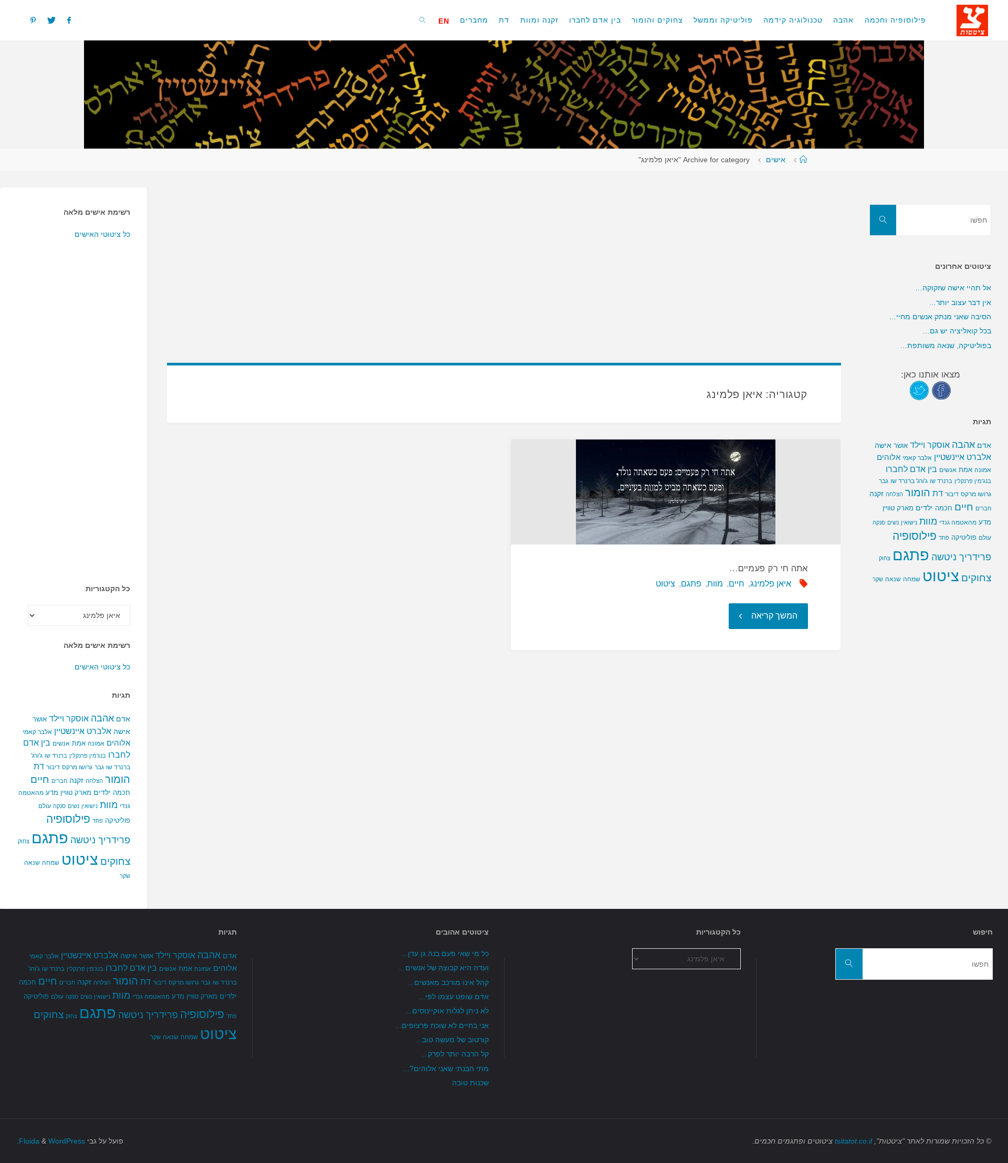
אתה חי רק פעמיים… (768, 568)
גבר (99, 767)
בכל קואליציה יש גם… (956, 331)
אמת (79, 743)
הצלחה (94, 781)
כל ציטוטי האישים (102, 234)
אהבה (102, 718)
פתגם (691, 583)
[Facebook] (69, 20)
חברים (59, 781)
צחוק (23, 841)
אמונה (96, 743)
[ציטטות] (972, 19)
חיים (736, 583)
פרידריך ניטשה (100, 840)
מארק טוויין (75, 793)
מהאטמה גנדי (957, 522)
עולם (44, 806)
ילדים (102, 792)
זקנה (76, 780)
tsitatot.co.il (853, 1141)
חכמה (121, 793)
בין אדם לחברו (911, 469)
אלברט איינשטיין (82, 731)
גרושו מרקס (77, 767)
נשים (73, 806)
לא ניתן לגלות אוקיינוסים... (447, 1011)
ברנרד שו (56, 755)
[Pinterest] (32, 20)
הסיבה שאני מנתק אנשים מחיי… (940, 316)
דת (39, 766)
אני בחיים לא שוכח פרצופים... (442, 1025)
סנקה (59, 806)
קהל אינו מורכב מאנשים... (448, 982)
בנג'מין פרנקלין (87, 755)
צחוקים (115, 861)
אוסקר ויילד (69, 718)
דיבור (53, 767)
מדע (52, 793)
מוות (715, 583)
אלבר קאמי (37, 732)
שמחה (50, 862)
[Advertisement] (526, 260)
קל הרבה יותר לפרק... (455, 1054)
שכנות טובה (470, 1082)
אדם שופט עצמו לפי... (454, 996)
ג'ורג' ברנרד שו (909, 480)
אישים (775, 159)
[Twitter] (51, 20)
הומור (117, 779)
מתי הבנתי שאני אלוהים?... (446, 1068)
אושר (40, 719)
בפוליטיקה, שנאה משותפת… (945, 345)
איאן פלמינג (770, 583)
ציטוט (665, 583)
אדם (123, 719)
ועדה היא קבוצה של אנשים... (444, 967)
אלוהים (118, 743)
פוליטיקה (117, 820)
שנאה (32, 862)
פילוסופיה (68, 819)
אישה (121, 731)
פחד (97, 821)
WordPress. (51, 1141)
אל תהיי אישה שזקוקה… (953, 288)
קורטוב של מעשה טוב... (452, 1039)
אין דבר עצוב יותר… (960, 302)
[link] (423, 19)
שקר (125, 876)
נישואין (89, 806)
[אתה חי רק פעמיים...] (676, 491)
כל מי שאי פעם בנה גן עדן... (445, 953)
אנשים (61, 743)
